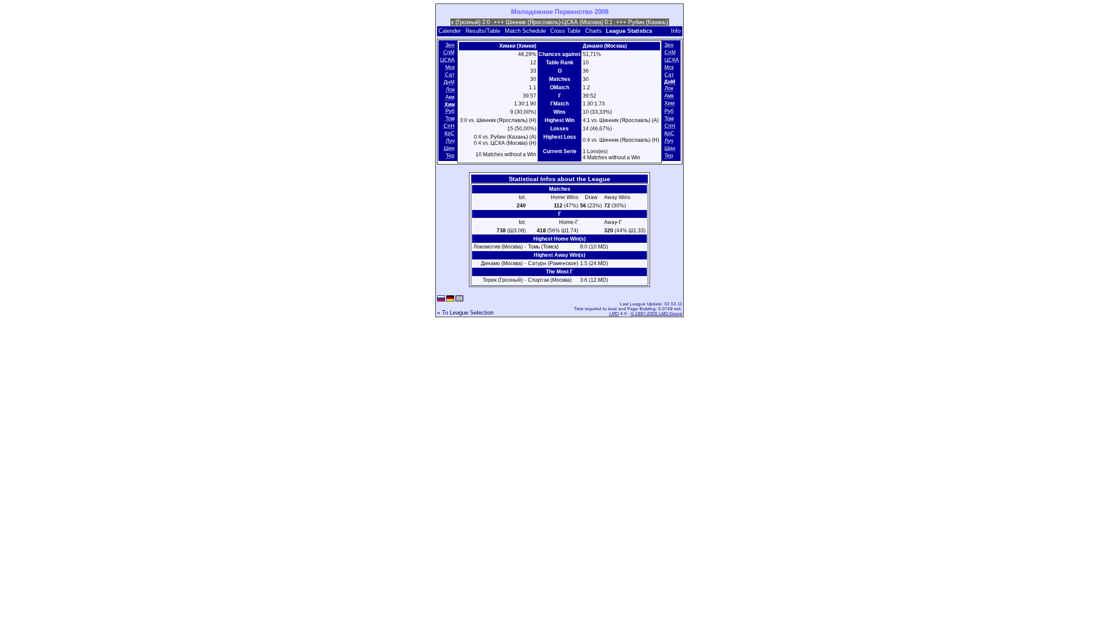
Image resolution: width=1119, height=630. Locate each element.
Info (676, 31)
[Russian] (441, 299)
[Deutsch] (450, 299)
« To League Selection (465, 312)
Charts (593, 31)
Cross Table (565, 31)
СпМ (449, 52)
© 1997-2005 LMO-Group (656, 313)
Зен (450, 45)
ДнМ (449, 82)
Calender (449, 31)
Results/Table (483, 31)
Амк (450, 97)
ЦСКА (447, 60)
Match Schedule (525, 31)
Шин (449, 148)
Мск (450, 67)
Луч (450, 141)
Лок (450, 90)
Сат (450, 75)
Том (450, 119)
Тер (450, 156)
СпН (449, 126)
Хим (669, 104)
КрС (450, 133)
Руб (450, 111)
